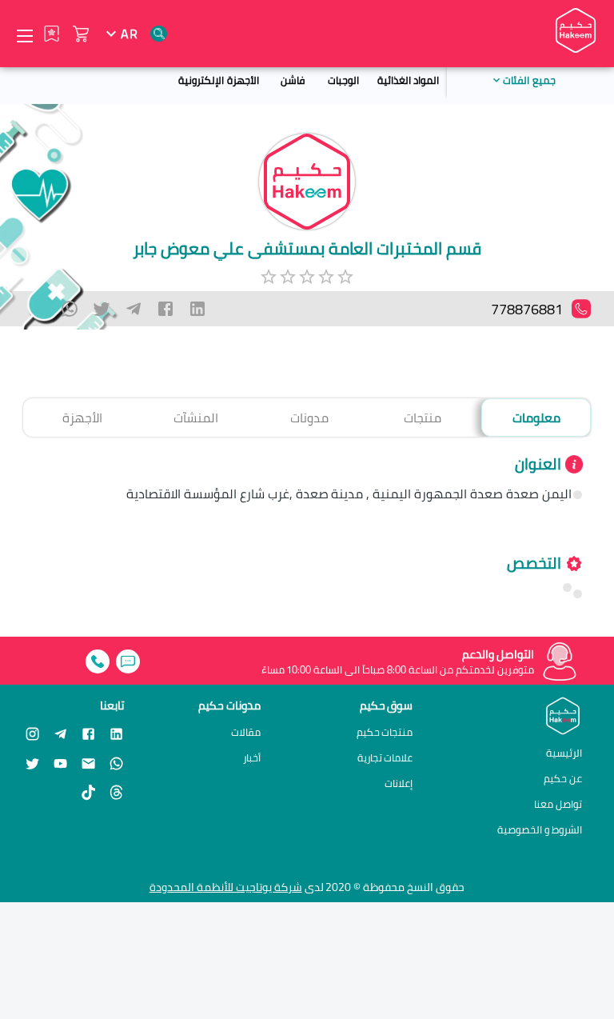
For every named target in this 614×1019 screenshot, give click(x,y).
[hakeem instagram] (32, 733)
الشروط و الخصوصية (539, 829)
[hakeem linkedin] (116, 732)
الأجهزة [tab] (82, 418)
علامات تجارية (385, 757)
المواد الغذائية (408, 80)
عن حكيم (563, 778)
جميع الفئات (529, 80)
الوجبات (343, 80)
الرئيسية (564, 752)
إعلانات (399, 783)
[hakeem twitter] (32, 762)
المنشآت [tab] (195, 418)
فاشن (293, 80)
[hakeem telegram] (60, 733)
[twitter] (101, 308)
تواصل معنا (558, 803)
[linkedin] (197, 308)
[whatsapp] (69, 308)
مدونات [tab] (309, 418)
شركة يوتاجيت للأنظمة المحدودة (226, 887)
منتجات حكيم (385, 732)
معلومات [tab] (536, 418)
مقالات (246, 732)
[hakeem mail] (88, 762)
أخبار (252, 757)
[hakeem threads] (116, 792)
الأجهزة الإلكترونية (218, 80)
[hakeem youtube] (60, 762)
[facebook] (165, 308)
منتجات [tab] (422, 418)
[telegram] (133, 308)
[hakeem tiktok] (88, 792)
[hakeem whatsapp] (116, 762)
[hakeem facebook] (88, 733)
